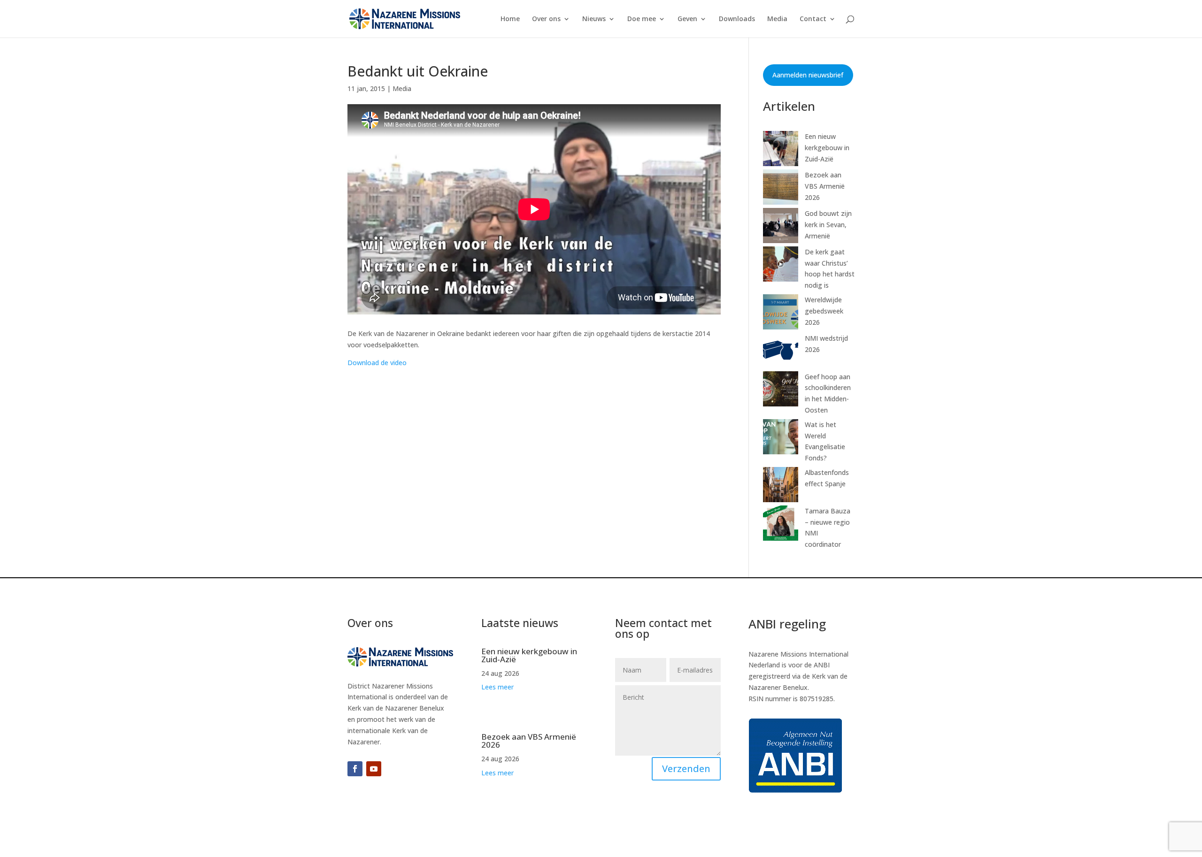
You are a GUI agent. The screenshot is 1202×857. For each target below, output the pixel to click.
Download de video (377, 362)
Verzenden (686, 768)
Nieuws (594, 19)
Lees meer (497, 686)
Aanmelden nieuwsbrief (807, 74)
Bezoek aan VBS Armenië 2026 (825, 186)
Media (777, 19)
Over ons (546, 19)
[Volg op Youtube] (373, 768)
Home (510, 19)
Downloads (737, 19)
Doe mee (641, 19)
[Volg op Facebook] (354, 768)
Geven (687, 19)
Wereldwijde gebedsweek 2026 (824, 311)
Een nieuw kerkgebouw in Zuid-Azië (827, 147)
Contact (813, 19)
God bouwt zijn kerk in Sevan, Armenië (828, 224)
